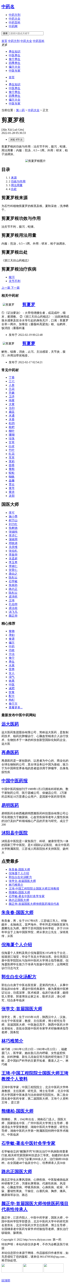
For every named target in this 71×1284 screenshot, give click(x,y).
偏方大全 (14, 66)
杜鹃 (12, 423)
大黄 (12, 404)
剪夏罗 (28, 304)
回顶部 (5, 1280)
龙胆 (12, 495)
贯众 (12, 484)
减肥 (12, 688)
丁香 (12, 377)
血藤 (12, 480)
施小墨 (13, 516)
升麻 (12, 392)
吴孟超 (13, 558)
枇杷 (12, 427)
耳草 (12, 457)
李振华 (13, 554)
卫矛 (12, 396)
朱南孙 (13, 585)
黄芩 (12, 488)
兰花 (12, 388)
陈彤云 (13, 577)
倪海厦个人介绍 (19, 873)
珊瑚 (12, 434)
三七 (12, 381)
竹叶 (12, 449)
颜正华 (13, 615)
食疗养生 (14, 59)
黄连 (12, 491)
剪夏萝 (28, 343)
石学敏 (13, 581)
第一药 (20, 110)
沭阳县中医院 (14, 833)
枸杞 (12, 699)
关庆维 (13, 547)
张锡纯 (13, 531)
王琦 (12, 600)
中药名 (8, 6)
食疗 (12, 657)
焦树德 (13, 527)
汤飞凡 (13, 611)
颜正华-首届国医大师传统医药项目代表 (34, 903)
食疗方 (13, 703)
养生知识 (14, 51)
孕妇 (12, 634)
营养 (12, 669)
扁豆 (12, 411)
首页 (12, 77)
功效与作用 (18, 181)
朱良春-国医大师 (19, 869)
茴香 (12, 465)
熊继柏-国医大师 (19, 892)
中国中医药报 (14, 780)
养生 (12, 661)
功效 (12, 650)
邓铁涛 (13, 543)
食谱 (12, 638)
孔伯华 (13, 604)
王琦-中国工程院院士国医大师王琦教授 (34, 888)
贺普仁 (13, 569)
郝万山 (13, 520)
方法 (12, 654)
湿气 (12, 676)
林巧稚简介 (16, 884)
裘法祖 (13, 608)
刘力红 (13, 524)
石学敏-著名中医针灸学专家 (27, 896)
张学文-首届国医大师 (22, 880)
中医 (12, 684)
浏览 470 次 (16, 139)
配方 (12, 696)
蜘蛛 (12, 476)
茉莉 (12, 461)
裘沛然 (13, 596)
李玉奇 (13, 562)
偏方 (12, 642)
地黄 (12, 400)
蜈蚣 (12, 472)
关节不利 (14, 281)
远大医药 (10, 724)
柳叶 (12, 430)
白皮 (12, 446)
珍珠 (12, 438)
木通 (12, 415)
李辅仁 (13, 566)
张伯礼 (13, 550)
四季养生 (14, 62)
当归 (12, 408)
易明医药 (10, 805)
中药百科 (14, 22)
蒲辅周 (13, 539)
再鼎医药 (10, 752)
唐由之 (13, 573)
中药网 (13, 26)
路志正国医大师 (19, 900)
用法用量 (17, 185)
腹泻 (12, 277)
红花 (12, 453)
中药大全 (14, 18)
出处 (14, 189)
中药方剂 (14, 14)
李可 (12, 512)
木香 (12, 419)
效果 (12, 680)
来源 (14, 177)
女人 (12, 673)
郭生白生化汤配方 (20, 877)
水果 (12, 665)
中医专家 (14, 70)
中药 (12, 646)
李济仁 (13, 535)
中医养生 (14, 55)
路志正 (13, 588)
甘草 (12, 442)
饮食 (12, 692)
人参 (12, 385)
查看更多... (16, 707)
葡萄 (12, 469)
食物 (12, 631)
